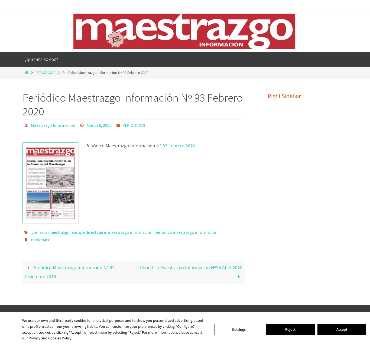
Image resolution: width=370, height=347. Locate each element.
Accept (342, 329)
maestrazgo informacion (130, 232)
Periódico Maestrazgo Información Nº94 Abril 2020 (191, 267)
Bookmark (40, 239)
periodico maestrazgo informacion (186, 232)
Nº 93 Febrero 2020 (175, 145)
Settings (239, 329)
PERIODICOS (45, 72)
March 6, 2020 (99, 125)
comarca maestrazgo (51, 232)
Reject (290, 329)
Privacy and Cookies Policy (50, 338)
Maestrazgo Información (53, 125)
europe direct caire (89, 232)
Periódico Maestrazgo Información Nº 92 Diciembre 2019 (70, 271)
